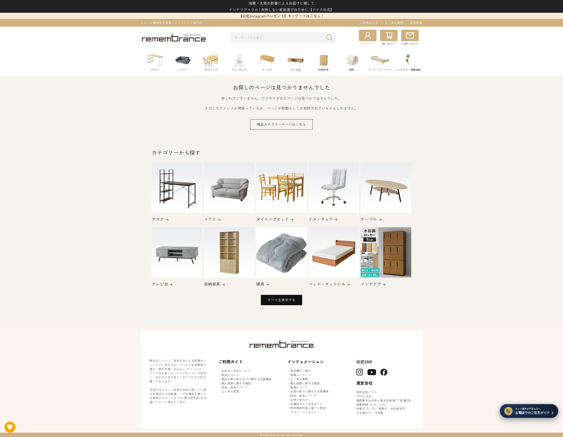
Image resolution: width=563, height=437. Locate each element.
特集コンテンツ (300, 375)
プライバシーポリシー (305, 412)
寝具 (260, 283)
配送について (230, 375)
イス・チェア (321, 219)
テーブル (369, 219)
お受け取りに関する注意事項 (309, 391)
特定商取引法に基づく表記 (308, 408)
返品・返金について (234, 387)
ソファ (210, 219)
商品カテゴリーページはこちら (281, 124)
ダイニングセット (272, 219)
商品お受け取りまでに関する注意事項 (246, 379)
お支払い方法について (236, 371)
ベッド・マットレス (327, 283)
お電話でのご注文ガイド (306, 404)
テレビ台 (160, 283)
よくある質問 (230, 391)
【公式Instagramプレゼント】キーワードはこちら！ (281, 15)
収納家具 (212, 283)
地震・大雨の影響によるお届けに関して (281, 3)
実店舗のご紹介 (300, 371)
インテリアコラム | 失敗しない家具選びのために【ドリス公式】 (281, 9)
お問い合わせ (299, 400)
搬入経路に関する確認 (236, 383)
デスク (158, 219)
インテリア (371, 283)
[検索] (330, 37)
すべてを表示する (281, 299)
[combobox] (283, 37)
